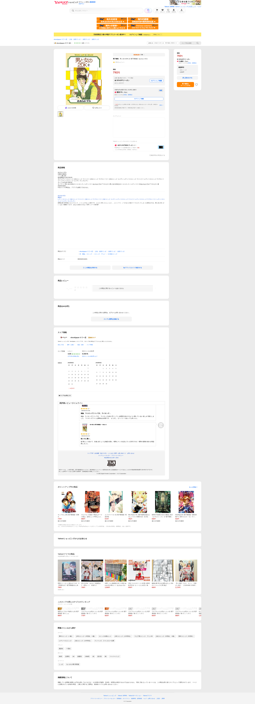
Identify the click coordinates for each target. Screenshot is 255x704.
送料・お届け (70, 344)
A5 (93, 656)
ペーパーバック (114, 656)
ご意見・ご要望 (160, 698)
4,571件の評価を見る (73, 356)
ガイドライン (126, 698)
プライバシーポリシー (96, 698)
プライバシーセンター (110, 698)
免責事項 (133, 698)
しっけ (61, 664)
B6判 (60, 656)
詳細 (160, 105)
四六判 (99, 656)
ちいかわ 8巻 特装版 (72, 664)
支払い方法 (61, 344)
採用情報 (139, 698)
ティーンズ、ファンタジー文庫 (104, 641)
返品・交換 (80, 344)
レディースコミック (65, 641)
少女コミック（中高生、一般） (165, 636)
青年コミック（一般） (66, 636)
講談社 (61, 648)
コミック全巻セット (105, 636)
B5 (105, 656)
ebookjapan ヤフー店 (60, 39)
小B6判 (87, 656)
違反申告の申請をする (158, 155)
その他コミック (112, 254)
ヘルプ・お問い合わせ (149, 698)
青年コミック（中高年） (186, 636)
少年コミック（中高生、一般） (86, 636)
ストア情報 (90, 344)
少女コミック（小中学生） (83, 641)
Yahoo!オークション (135, 695)
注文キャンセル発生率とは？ (90, 356)
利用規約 (119, 698)
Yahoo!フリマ (147, 695)
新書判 (79, 656)
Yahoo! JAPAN (169, 6)
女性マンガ (86, 39)
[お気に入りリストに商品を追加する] (196, 84)
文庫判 (67, 656)
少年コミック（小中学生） (123, 636)
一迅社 (68, 648)
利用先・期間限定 (128, 94)
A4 (73, 656)
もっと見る (192, 487)
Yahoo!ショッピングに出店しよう (185, 6)
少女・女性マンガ (74, 39)
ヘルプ (199, 6)
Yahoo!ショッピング (109, 695)
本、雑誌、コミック (85, 254)
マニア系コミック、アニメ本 (143, 636)
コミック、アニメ (99, 254)
